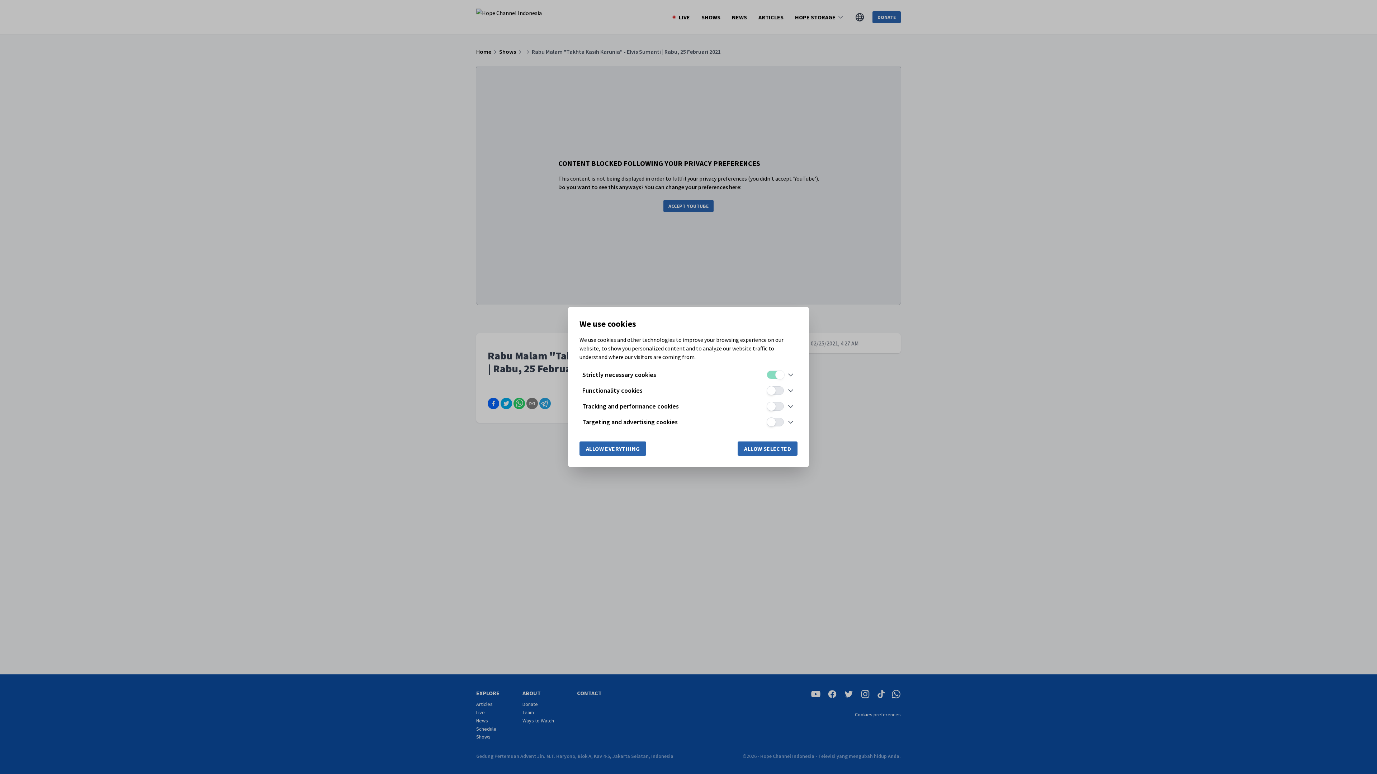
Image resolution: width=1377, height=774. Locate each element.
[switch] (775, 375)
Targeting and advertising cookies (630, 422)
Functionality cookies (612, 390)
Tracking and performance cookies (630, 406)
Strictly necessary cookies (619, 375)
